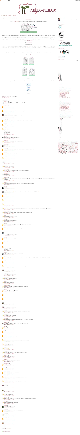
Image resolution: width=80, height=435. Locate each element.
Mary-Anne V (5, 359)
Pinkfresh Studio (72, 146)
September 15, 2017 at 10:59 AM (9, 163)
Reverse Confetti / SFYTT (63, 95)
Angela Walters (6, 177)
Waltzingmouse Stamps (74, 152)
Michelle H (5, 119)
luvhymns (5, 241)
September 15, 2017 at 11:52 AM (9, 184)
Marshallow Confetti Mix (48, 52)
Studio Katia (73, 149)
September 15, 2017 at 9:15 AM (9, 138)
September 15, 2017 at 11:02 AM (9, 167)
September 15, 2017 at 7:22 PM (9, 235)
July (60, 119)
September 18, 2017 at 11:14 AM (9, 399)
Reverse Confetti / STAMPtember (64, 108)
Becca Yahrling (6, 105)
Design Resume (5, 15)
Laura (4, 194)
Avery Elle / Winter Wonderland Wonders (64, 92)
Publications (14, 15)
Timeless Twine (64, 152)
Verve (69, 152)
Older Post (53, 427)
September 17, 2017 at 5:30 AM (9, 349)
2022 (59, 77)
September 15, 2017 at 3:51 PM (9, 209)
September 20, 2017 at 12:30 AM (9, 424)
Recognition (9, 15)
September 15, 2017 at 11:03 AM (9, 171)
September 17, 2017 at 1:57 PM (9, 357)
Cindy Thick (5, 401)
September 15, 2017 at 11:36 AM (9, 175)
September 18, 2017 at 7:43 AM (9, 391)
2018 (59, 81)
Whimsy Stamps (60, 153)
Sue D (4, 367)
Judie (4, 215)
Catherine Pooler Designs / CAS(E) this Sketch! (65, 98)
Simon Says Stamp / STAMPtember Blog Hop (65, 117)
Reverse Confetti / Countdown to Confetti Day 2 (65, 111)
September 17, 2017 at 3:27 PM (9, 361)
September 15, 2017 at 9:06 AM (9, 134)
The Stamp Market (69, 151)
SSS (72, 148)
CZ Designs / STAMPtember (63, 94)
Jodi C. (5, 190)
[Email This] (13, 96)
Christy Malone (6, 140)
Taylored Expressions (75, 150)
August (61, 118)
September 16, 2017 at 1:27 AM (9, 279)
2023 (59, 76)
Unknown (5, 109)
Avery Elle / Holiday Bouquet (63, 110)
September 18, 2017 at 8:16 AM (9, 395)
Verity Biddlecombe (6, 285)
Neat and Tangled (65, 145)
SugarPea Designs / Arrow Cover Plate (64, 93)
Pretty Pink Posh (16, 21)
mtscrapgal (5, 405)
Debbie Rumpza (6, 169)
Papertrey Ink (64, 146)
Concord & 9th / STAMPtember (63, 105)
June (60, 120)
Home (1, 15)
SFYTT (70, 148)
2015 (59, 128)
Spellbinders (68, 149)
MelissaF (5, 223)
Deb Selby (5, 148)
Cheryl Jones (5, 297)
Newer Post (3, 427)
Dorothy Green (5, 397)
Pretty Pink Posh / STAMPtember (64, 96)
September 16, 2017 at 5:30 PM (9, 316)
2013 (59, 130)
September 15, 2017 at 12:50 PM (9, 188)
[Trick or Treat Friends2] (28, 42)
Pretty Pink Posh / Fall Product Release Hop (65, 97)
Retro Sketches (72, 147)
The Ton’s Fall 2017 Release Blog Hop (64, 106)
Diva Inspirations (69, 142)
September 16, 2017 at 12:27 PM (9, 291)
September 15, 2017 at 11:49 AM (9, 180)
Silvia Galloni (5, 186)
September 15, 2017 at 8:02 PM (9, 254)
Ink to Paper (71, 143)
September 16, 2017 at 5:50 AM (9, 283)
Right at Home (66, 148)
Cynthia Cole (5, 144)
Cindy (4, 293)
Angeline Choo (5, 101)
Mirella (4, 136)
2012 (59, 131)
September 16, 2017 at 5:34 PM (9, 320)
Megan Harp (5, 409)
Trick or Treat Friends (35, 37)
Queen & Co (66, 147)
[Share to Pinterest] (16, 96)
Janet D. (5, 260)
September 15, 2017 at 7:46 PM (9, 250)
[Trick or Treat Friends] (28, 19)
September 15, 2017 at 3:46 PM (9, 205)
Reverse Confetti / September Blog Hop (64, 107)
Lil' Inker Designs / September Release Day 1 (65, 104)
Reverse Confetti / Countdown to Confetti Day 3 (65, 109)
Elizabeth (5, 252)
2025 (59, 74)
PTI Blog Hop (73, 145)
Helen (4, 256)
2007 (59, 137)
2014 (59, 129)
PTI (69, 145)
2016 (59, 127)
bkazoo (5, 281)
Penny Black (68, 146)
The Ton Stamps (75, 151)
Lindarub (5, 326)
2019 (59, 80)
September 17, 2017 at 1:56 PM (9, 353)
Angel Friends (28, 46)
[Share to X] (14, 96)
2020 (59, 79)
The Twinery (59, 152)
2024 (59, 75)
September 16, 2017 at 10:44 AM (9, 287)
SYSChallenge (76, 148)
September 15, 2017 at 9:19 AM (9, 142)
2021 (59, 78)
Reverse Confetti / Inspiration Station (64, 91)
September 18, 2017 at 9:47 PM (9, 403)
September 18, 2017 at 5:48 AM (9, 387)
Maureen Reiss (6, 173)
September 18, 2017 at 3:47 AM (9, 382)
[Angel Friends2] (28, 54)
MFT (64, 144)
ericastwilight (5, 318)
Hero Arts (67, 143)
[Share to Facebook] (15, 96)
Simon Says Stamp (62, 149)
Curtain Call (62, 142)
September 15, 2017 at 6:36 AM (9, 103)
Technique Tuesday (63, 151)
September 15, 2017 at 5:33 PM (9, 221)
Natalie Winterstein (6, 363)
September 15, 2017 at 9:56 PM (9, 275)
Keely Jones (5, 314)
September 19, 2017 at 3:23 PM (9, 407)
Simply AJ (5, 413)
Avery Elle (63, 140)
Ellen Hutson (73, 142)
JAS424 (5, 237)
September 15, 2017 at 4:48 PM (9, 213)
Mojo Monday (59, 145)
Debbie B (5, 182)
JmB (4, 227)
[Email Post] (12, 96)
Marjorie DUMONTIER (6, 211)
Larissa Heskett (6, 322)
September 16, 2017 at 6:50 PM (9, 324)
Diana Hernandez (6, 277)
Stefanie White (5, 351)
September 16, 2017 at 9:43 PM (9, 345)
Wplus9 (64, 153)
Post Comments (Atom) (8, 428)
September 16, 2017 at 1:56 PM (9, 308)
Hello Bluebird (62, 143)
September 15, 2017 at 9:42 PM (9, 271)
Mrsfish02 (5, 219)
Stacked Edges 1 (29, 40)
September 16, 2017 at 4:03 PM (9, 312)
